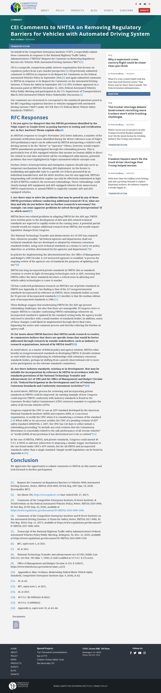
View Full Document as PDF (56, 46)
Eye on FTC (42, 656)
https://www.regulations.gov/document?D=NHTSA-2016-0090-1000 (47, 510)
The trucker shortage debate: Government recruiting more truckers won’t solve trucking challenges (127, 112)
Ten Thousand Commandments (52, 652)
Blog (94, 10)
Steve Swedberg (117, 74)
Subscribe (126, 10)
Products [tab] (77, 10)
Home (14, 648)
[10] (58, 296)
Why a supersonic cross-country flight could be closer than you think (127, 63)
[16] (26, 453)
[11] (56, 299)
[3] (63, 77)
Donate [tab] (144, 10)
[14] (13, 420)
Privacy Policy (100, 686)
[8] (90, 249)
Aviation (113, 94)
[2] (67, 70)
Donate (15, 674)
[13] (13, 591)
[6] (12, 543)
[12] (13, 586)
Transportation (117, 144)
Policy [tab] (60, 10)
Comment (16, 19)
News (13, 659)
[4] (64, 84)
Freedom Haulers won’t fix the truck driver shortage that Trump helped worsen (127, 162)
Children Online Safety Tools (50, 659)
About (14, 652)
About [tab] (45, 10)
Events (108, 10)
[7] (12, 549)
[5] (81, 94)
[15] (94, 434)
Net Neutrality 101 (45, 663)
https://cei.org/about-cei (47, 494)
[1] (81, 62)
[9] (17, 264)
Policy (14, 656)
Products (16, 663)
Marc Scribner (17, 39)
